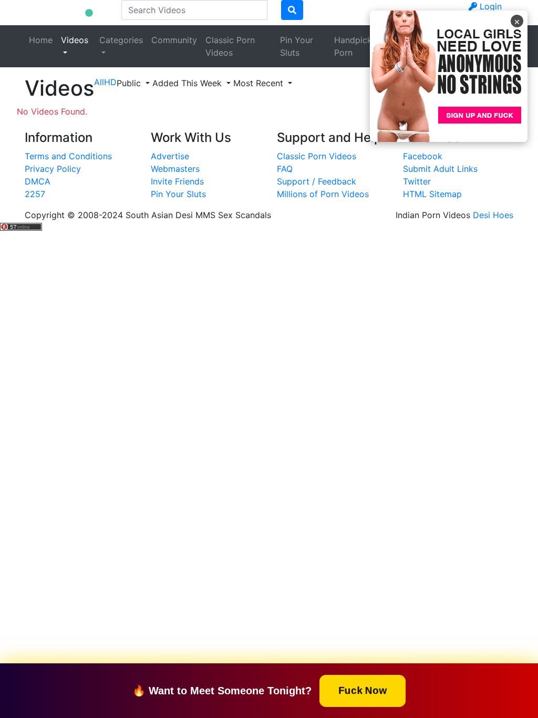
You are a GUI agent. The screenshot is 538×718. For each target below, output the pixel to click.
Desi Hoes (493, 215)
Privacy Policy (53, 168)
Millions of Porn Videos (323, 194)
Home (41, 40)
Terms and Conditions (68, 156)
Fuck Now (362, 689)
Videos (74, 40)
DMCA (37, 181)
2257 (35, 194)
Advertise (170, 156)
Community (174, 40)
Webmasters (175, 168)
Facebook (422, 156)
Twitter (417, 181)
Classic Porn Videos (230, 46)
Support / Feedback (316, 181)
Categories (121, 40)
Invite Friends (177, 181)
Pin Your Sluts (296, 46)
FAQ (285, 168)
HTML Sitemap (432, 194)
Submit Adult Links (440, 168)
